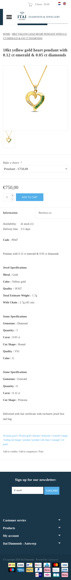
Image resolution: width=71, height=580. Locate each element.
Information (10, 212)
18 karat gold (25, 435)
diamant (36, 435)
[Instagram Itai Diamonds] (39, 502)
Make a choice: (12, 162)
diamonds (46, 435)
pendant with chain (41, 440)
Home (6, 34)
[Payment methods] (11, 564)
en (64, 3)
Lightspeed (53, 559)
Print (41, 451)
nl (59, 3)
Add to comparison (28, 451)
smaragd (55, 440)
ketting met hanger (12, 440)
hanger (65, 435)
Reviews (45, 212)
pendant (26, 440)
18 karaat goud (10, 435)
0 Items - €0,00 (42, 4)
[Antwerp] (43, 16)
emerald (56, 435)
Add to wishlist (10, 451)
